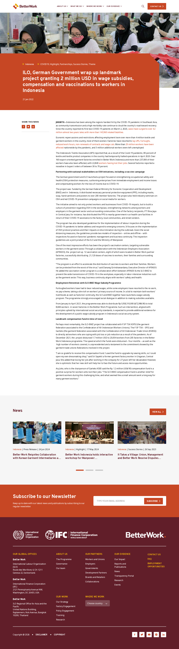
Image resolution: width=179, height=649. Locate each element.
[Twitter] (142, 634)
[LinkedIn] (163, 634)
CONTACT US (155, 6)
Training (60, 615)
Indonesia (17, 449)
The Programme (64, 559)
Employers (90, 563)
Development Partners (96, 572)
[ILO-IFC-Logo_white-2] (26, 534)
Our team (60, 568)
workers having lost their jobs (113, 163)
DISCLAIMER (41, 635)
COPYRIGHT (59, 635)
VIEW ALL (156, 412)
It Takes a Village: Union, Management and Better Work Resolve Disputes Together (140, 458)
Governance (61, 563)
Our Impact (119, 559)
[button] (80, 470)
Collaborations (92, 581)
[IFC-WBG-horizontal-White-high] (71, 534)
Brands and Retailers (95, 577)
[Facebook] (134, 634)
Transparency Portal (124, 575)
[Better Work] (146, 535)
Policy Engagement (65, 610)
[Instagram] (156, 634)
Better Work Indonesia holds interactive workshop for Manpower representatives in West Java (89, 458)
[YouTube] (149, 634)
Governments (91, 568)
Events (117, 584)
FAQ (150, 558)
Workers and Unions (95, 559)
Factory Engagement (65, 606)
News (117, 571)
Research (118, 580)
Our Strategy (62, 601)
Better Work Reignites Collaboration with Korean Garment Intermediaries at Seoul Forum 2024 (36, 458)
